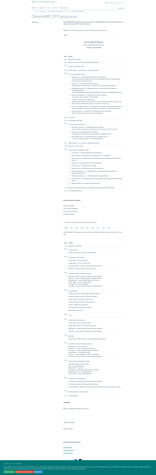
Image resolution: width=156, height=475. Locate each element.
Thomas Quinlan (68, 453)
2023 (76, 228)
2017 (109, 228)
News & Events (64, 8)
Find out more (38, 472)
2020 (92, 228)
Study (48, 8)
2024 (71, 228)
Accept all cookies (9, 472)
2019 (98, 228)
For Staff (55, 8)
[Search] (123, 8)
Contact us (117, 2)
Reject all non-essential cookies (24, 472)
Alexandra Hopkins (68, 450)
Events (68, 11)
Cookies (111, 2)
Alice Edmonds (67, 447)
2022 (82, 228)
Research (41, 8)
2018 (103, 228)
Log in (122, 2)
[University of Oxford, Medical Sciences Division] (43, 1)
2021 (87, 228)
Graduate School (42, 11)
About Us (34, 8)
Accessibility (106, 2)
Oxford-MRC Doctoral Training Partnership (56, 11)
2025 (66, 228)
